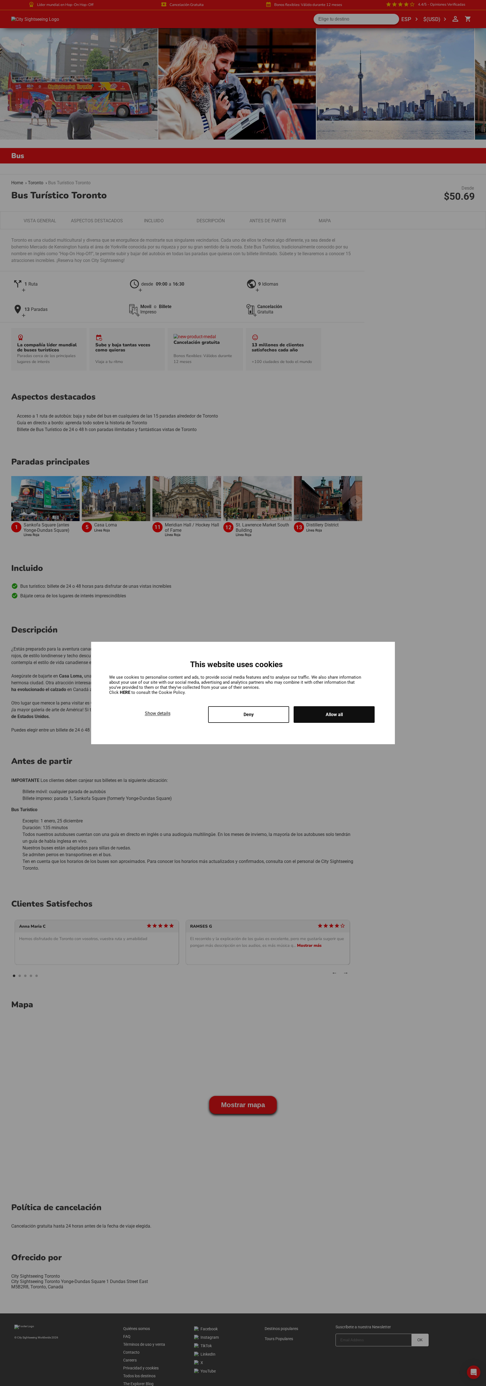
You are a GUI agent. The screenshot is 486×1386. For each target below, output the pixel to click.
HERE (125, 692)
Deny (249, 714)
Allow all (334, 714)
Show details (157, 713)
